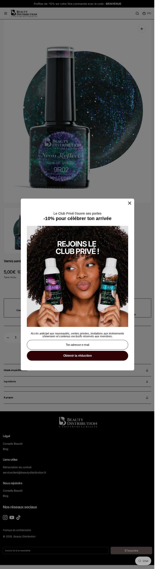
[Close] (128, 203)
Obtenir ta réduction (76, 355)
